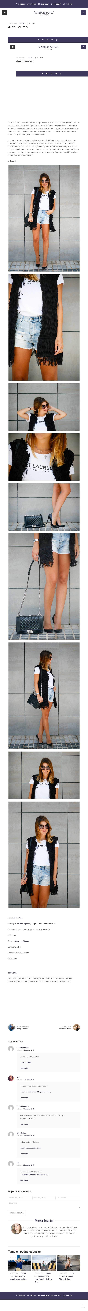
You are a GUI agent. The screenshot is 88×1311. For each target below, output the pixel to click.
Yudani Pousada (23, 1048)
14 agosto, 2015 (28, 1109)
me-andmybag (25, 1062)
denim (36, 978)
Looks (26, 981)
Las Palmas (12, 981)
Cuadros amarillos (18, 1279)
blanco (15, 978)
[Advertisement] (44, 99)
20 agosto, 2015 (28, 1165)
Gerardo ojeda (59, 978)
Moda (41, 981)
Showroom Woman (22, 941)
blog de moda (23, 978)
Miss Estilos (21, 1133)
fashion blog (50, 978)
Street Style (61, 981)
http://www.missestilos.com (30, 1148)
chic (30, 978)
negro (46, 981)
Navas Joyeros (24, 924)
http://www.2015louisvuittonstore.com (34, 1174)
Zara (68, 981)
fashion (42, 978)
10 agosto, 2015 (28, 1050)
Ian (18, 1162)
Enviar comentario (16, 1213)
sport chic (53, 981)
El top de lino (64, 1279)
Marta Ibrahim (33, 981)
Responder (24, 1068)
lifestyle (20, 981)
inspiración (69, 978)
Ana (18, 1077)
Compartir (12, 973)
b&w (10, 978)
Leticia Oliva (17, 918)
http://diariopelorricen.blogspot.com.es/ (35, 1092)
